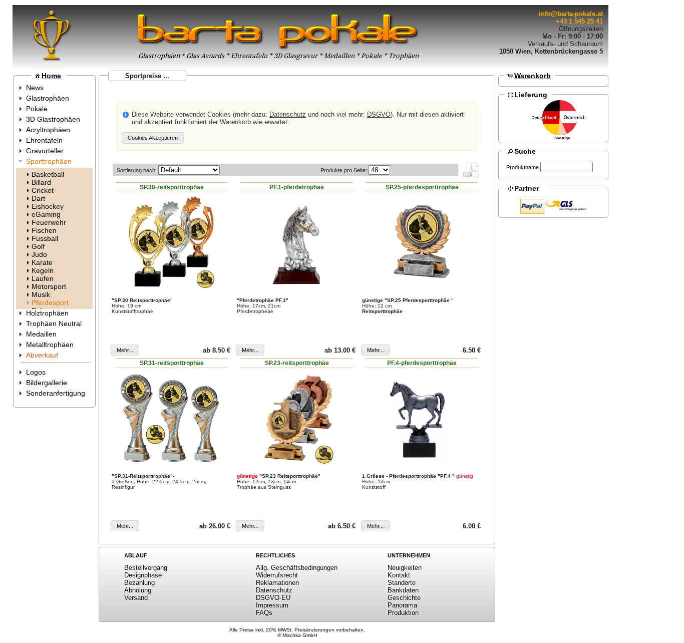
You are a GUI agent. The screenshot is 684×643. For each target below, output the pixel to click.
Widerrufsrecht (277, 575)
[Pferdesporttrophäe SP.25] (422, 242)
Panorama (402, 605)
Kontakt (399, 575)
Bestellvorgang (145, 567)
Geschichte (404, 597)
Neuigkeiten (405, 567)
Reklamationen (277, 582)
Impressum (272, 605)
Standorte (402, 582)
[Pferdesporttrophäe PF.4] (422, 418)
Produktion (403, 612)
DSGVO (379, 114)
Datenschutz (287, 114)
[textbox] (566, 167)
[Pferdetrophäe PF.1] (297, 242)
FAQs (264, 612)
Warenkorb (532, 76)
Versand (136, 597)
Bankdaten (403, 590)
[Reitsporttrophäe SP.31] (171, 418)
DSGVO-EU (273, 597)
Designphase (143, 575)
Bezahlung (139, 582)
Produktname (522, 167)
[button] (153, 138)
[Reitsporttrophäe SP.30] (171, 242)
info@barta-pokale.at (571, 14)
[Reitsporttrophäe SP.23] (297, 418)
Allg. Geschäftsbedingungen (296, 567)
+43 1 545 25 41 (579, 21)
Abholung (137, 590)
